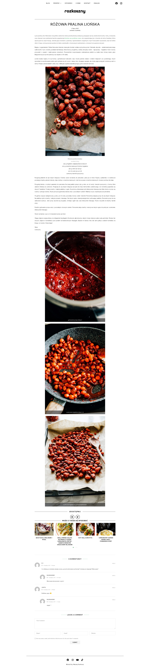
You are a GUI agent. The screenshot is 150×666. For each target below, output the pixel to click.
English (97, 3)
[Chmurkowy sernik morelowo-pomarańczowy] (106, 529)
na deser (72, 30)
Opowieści (68, 3)
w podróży (77, 30)
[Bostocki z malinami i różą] (44, 529)
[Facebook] (116, 3)
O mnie (78, 3)
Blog (48, 3)
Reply (113, 563)
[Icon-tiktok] (82, 660)
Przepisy (56, 3)
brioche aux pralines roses (72, 38)
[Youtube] (77, 660)
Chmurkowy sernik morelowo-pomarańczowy (106, 539)
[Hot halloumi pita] (85, 529)
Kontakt (87, 3)
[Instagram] (121, 3)
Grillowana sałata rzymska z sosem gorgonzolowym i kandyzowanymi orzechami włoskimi (64, 541)
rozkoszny (74, 11)
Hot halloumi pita (85, 538)
